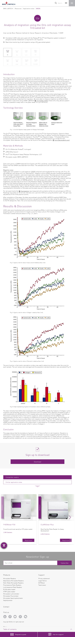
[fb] (10, 617)
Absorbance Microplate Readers (13, 581)
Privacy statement (44, 578)
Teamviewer (42, 585)
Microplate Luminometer (11, 594)
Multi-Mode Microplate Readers (13, 583)
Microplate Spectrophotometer (13, 598)
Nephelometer (7, 600)
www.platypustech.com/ (62, 140)
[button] (72, 3)
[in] (5, 617)
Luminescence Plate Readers (12, 587)
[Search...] (56, 3)
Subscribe (64, 563)
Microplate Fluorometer (10, 596)
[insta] (21, 617)
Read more (28, 540)
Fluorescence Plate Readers (12, 585)
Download (37, 462)
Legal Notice (42, 581)
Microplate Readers (9, 578)
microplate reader (42, 100)
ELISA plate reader (9, 589)
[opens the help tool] (4, 545)
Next (70, 518)
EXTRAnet (41, 583)
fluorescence (25, 191)
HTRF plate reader (9, 591)
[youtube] (15, 617)
